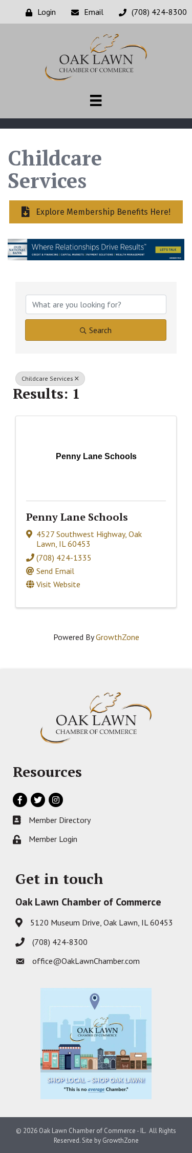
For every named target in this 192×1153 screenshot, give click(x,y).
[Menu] (96, 100)
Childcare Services (47, 378)
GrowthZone (117, 637)
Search (100, 330)
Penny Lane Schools (77, 517)
